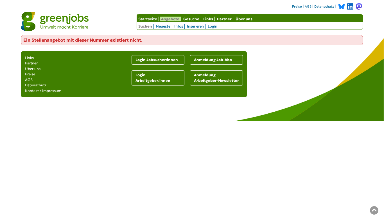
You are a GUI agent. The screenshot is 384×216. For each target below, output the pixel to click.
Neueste (163, 26)
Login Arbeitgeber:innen (152, 78)
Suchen (145, 26)
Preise (297, 6)
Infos (178, 26)
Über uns (244, 19)
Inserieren (195, 26)
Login (212, 26)
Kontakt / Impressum (43, 90)
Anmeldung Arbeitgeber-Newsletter (216, 78)
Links (208, 19)
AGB (308, 6)
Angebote (170, 19)
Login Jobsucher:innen (156, 59)
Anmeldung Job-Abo (213, 59)
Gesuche (191, 19)
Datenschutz (324, 6)
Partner (224, 19)
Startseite (147, 19)
